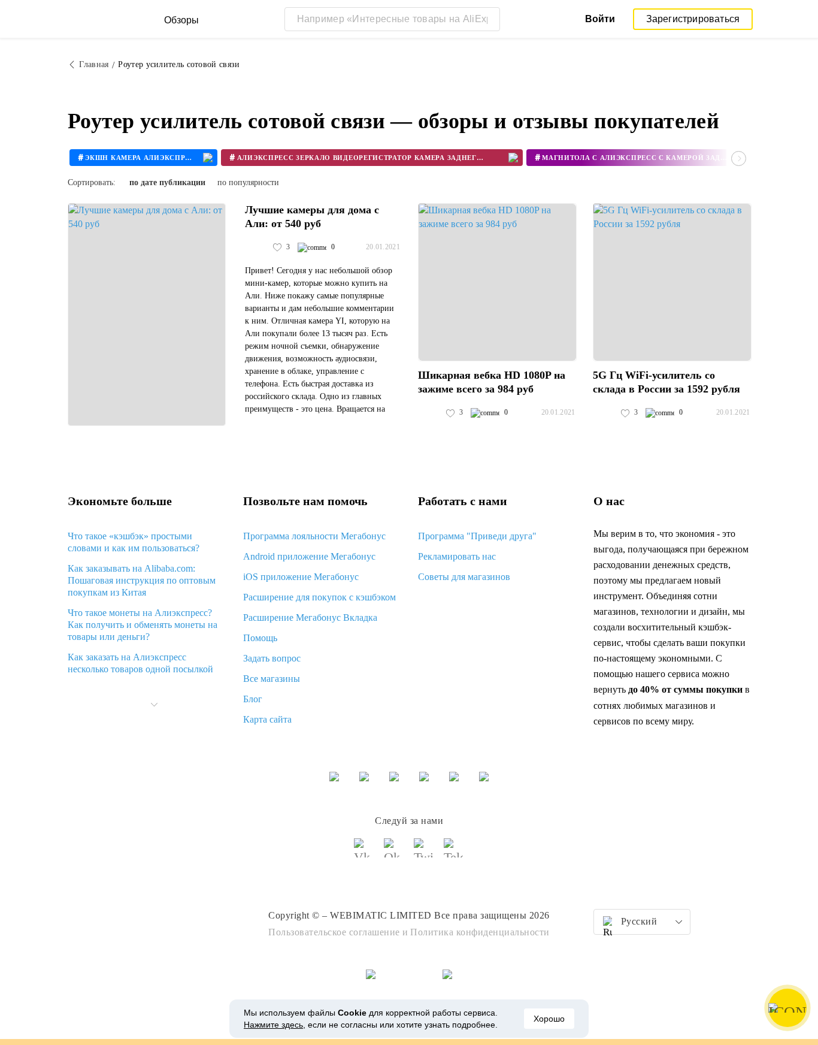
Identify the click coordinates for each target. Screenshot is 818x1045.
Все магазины (271, 678)
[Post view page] (147, 314)
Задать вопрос (272, 658)
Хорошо (549, 1018)
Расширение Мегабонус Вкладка (310, 617)
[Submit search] (488, 19)
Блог (252, 699)
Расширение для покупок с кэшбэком (319, 597)
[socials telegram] (454, 853)
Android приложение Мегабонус (309, 556)
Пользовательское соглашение (334, 932)
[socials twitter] (424, 853)
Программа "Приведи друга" (477, 536)
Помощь (260, 638)
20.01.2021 (383, 247)
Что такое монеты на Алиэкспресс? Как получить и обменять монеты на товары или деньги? (142, 625)
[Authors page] (257, 247)
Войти (600, 19)
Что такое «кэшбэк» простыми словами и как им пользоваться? (133, 542)
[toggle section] (154, 705)
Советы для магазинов (464, 577)
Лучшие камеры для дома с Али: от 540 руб (312, 216)
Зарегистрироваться (693, 19)
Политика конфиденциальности (480, 932)
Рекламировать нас (457, 556)
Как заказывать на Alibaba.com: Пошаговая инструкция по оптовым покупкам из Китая (142, 580)
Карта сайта (267, 719)
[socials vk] (364, 853)
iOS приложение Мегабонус (301, 577)
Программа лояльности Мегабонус (314, 536)
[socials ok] (394, 853)
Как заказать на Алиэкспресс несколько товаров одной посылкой (140, 663)
